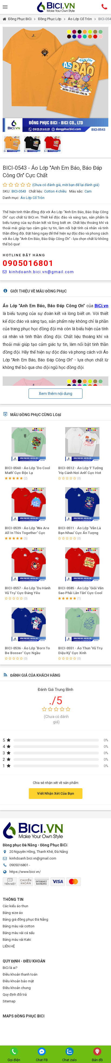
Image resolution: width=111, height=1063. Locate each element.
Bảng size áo (13, 913)
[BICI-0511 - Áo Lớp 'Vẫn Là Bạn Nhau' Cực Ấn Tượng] (82, 504)
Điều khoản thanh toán (20, 974)
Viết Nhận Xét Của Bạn (55, 793)
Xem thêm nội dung (55, 393)
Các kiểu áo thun (15, 906)
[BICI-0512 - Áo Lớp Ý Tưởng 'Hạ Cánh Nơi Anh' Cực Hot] (82, 444)
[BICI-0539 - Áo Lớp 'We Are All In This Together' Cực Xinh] (29, 504)
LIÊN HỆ (9, 946)
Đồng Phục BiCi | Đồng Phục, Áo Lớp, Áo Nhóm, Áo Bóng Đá (55, 7)
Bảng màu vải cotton (18, 926)
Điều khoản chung (17, 988)
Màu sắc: (76, 191)
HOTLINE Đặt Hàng (24, 255)
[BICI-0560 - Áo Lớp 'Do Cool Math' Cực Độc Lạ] (29, 444)
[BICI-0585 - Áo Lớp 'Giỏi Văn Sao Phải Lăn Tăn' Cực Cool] (82, 564)
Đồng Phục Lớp (49, 19)
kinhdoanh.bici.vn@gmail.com (41, 272)
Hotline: (104, 7)
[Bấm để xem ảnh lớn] (55, 79)
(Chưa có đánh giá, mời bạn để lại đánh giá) (65, 185)
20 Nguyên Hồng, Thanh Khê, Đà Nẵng (38, 852)
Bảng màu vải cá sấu (18, 933)
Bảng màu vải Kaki (17, 940)
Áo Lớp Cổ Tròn (80, 19)
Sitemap (9, 1001)
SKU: (6, 191)
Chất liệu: (36, 191)
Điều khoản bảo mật (18, 981)
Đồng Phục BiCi (20, 19)
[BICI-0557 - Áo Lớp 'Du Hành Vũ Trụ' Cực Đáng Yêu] (29, 564)
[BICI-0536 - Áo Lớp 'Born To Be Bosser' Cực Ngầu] (29, 624)
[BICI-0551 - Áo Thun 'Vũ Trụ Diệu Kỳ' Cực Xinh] (82, 624)
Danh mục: (11, 198)
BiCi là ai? (10, 968)
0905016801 (28, 263)
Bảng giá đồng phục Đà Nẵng (25, 919)
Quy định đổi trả (15, 994)
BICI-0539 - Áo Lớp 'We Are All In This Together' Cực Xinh (27, 533)
